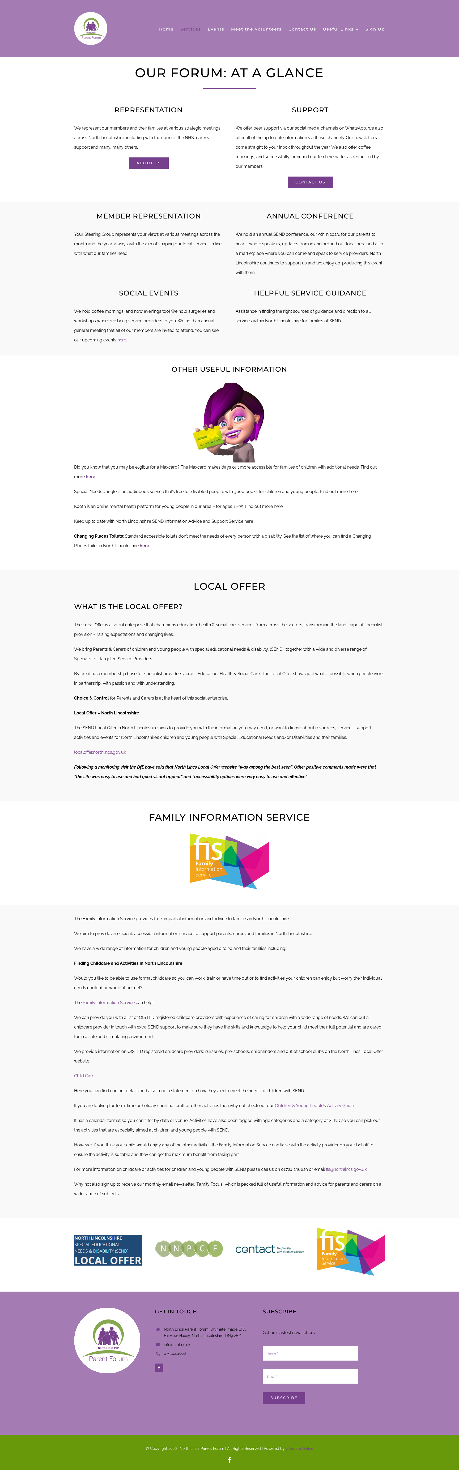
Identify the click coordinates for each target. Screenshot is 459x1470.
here (90, 476)
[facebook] (159, 1368)
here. (122, 339)
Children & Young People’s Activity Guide (314, 1105)
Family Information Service (109, 1002)
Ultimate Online (299, 1448)
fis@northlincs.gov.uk (346, 1169)
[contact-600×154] (270, 1242)
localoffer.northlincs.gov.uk (100, 752)
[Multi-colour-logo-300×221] (351, 1229)
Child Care (84, 1075)
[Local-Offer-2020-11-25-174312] (108, 1237)
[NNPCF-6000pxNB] (189, 1242)
